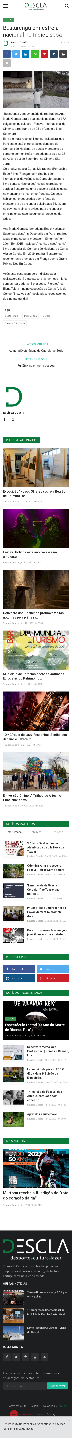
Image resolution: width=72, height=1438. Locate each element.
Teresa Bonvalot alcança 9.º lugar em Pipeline (47, 1294)
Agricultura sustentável (42, 1114)
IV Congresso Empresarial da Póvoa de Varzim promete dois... (46, 912)
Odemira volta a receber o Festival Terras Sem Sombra (45, 867)
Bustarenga (11, 315)
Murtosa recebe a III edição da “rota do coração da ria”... (35, 1195)
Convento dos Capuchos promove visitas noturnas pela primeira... (33, 615)
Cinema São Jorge (15, 323)
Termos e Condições (47, 1414)
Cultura (8, 19)
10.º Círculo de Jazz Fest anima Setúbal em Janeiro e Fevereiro (35, 737)
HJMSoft (62, 1406)
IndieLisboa (30, 315)
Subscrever (57, 1386)
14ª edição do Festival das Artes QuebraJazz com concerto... (44, 1096)
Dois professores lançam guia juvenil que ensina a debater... (47, 932)
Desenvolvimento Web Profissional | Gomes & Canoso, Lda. (48, 1051)
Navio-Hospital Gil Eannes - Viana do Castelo (46, 1330)
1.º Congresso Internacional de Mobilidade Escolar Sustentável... (47, 1312)
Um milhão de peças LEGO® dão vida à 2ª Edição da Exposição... (45, 1073)
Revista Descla (19, 42)
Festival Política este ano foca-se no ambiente (30, 554)
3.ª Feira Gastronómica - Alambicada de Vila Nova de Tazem (45, 847)
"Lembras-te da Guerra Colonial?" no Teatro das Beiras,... (43, 889)
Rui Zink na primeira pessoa (36, 365)
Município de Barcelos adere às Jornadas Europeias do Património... (33, 676)
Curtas (46, 315)
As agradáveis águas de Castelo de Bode (36, 350)
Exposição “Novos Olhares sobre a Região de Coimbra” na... (34, 494)
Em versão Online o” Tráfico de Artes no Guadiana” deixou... (32, 798)
